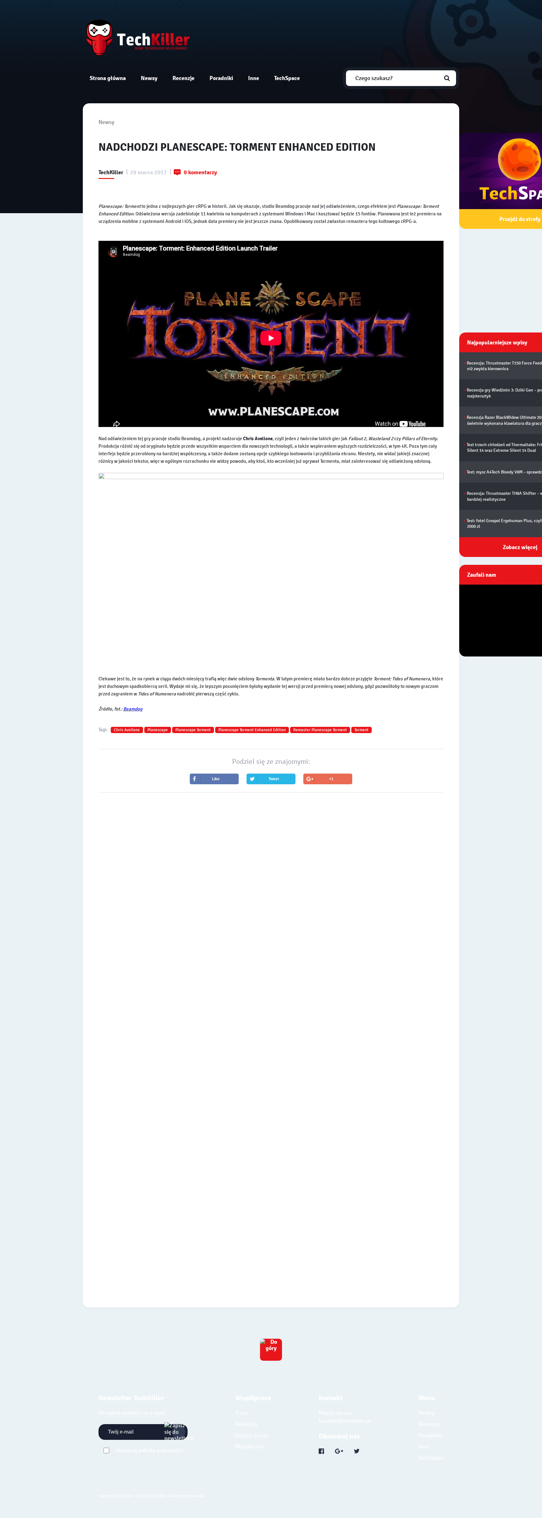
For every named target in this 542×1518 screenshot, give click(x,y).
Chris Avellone (127, 729)
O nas (242, 1413)
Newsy (149, 78)
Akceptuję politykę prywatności (149, 1450)
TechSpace (287, 78)
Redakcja (246, 1424)
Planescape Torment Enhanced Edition (252, 729)
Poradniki (221, 78)
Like (216, 779)
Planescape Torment (193, 729)
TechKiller (110, 172)
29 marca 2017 (148, 172)
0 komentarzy (200, 172)
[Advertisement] (271, 852)
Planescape (157, 729)
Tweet (273, 779)
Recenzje (183, 78)
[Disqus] (271, 991)
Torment (361, 729)
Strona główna (108, 78)
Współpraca (249, 1446)
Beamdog (132, 709)
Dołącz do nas (252, 1435)
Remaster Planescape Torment (320, 729)
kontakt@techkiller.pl (345, 1421)
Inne (253, 78)
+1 (331, 779)
